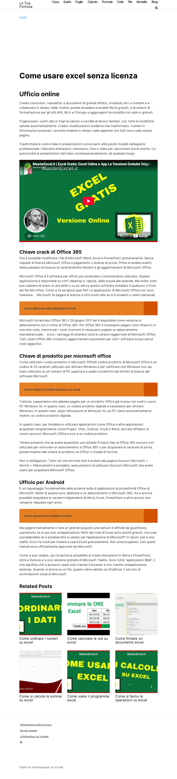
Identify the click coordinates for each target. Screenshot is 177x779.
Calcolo (92, 2)
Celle (120, 2)
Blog (155, 2)
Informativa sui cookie (34, 736)
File (130, 2)
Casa (55, 2)
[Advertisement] (88, 45)
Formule (107, 2)
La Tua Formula (25, 4)
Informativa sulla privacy (36, 724)
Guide (67, 2)
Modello (142, 2)
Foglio (79, 2)
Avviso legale (28, 730)
